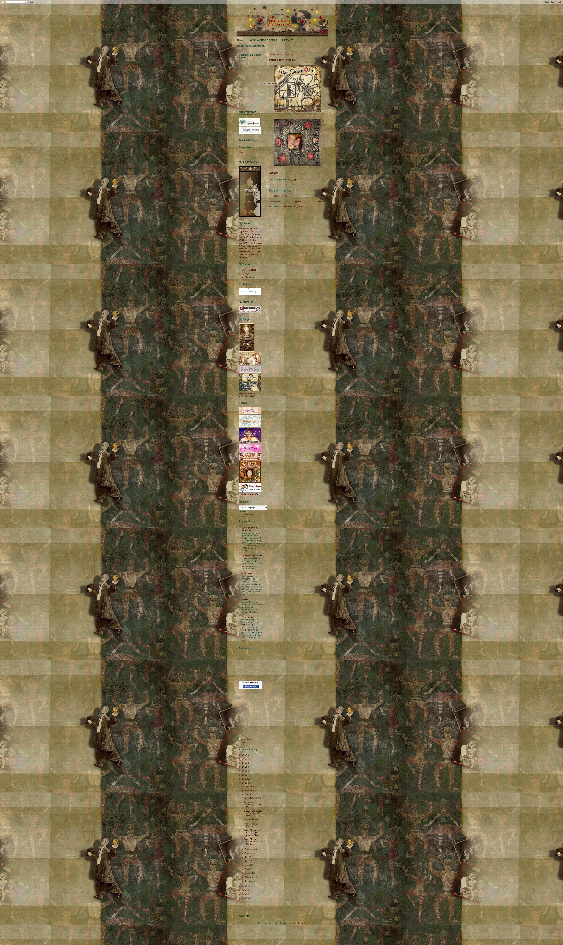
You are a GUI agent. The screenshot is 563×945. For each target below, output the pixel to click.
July (247, 857)
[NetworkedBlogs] (251, 682)
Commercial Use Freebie (252, 825)
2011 (244, 779)
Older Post (321, 201)
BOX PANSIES (248, 617)
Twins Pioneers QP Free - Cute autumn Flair (253, 832)
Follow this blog (250, 686)
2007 (244, 894)
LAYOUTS (288, 40)
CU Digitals (247, 273)
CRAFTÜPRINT (249, 270)
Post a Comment (280, 196)
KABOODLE (251, 246)
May (247, 865)
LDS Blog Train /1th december (251, 529)
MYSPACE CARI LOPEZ (250, 251)
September (250, 849)
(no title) (245, 599)
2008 (244, 890)
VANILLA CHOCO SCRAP (263, 40)
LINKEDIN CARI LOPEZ (250, 254)
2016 (244, 759)
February (249, 877)
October (249, 794)
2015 (244, 763)
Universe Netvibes (253, 243)
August (248, 853)
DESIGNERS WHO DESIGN (252, 45)
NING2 (242, 246)
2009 (244, 886)
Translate (249, 514)
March (248, 873)
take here (273, 173)
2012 (244, 775)
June (247, 861)
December (250, 786)
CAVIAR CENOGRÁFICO (250, 494)
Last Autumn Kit (251, 819)
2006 (244, 898)
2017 (244, 755)
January (249, 881)
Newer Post (275, 201)
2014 (244, 767)
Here (241, 152)
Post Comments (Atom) (292, 206)
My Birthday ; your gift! (252, 555)
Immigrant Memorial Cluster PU (253, 804)
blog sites (242, 742)
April (247, 869)
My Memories (248, 277)
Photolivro (243, 257)
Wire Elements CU (283, 60)
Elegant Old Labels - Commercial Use (253, 813)
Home (240, 40)
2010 (244, 783)
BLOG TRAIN (248, 574)
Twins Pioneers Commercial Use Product (253, 841)
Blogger (301, 923)
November (250, 790)
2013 (244, 771)
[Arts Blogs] (245, 739)
